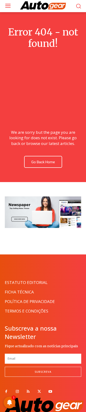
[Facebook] (6, 391)
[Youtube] (50, 391)
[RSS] (28, 391)
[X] (39, 391)
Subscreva (43, 371)
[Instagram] (17, 391)
